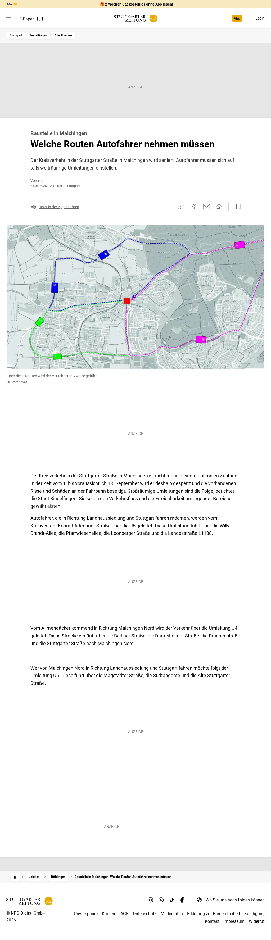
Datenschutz (144, 913)
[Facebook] (182, 900)
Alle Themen (63, 35)
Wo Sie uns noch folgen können (235, 899)
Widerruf (257, 921)
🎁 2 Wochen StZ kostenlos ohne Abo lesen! (136, 4)
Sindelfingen (38, 35)
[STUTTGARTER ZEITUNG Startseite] (135, 18)
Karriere (109, 913)
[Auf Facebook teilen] (194, 206)
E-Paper (26, 18)
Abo (237, 18)
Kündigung (254, 913)
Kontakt (212, 921)
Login (260, 18)
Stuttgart (16, 35)
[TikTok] (172, 900)
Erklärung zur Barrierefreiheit (213, 913)
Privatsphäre (86, 913)
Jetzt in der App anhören (59, 207)
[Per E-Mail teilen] (206, 206)
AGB (124, 913)
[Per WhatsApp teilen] (219, 206)
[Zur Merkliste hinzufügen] (237, 206)
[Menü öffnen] (8, 18)
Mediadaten (172, 913)
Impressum (234, 921)
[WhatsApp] (161, 900)
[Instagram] (150, 900)
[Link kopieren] (181, 206)
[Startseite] (15, 877)
